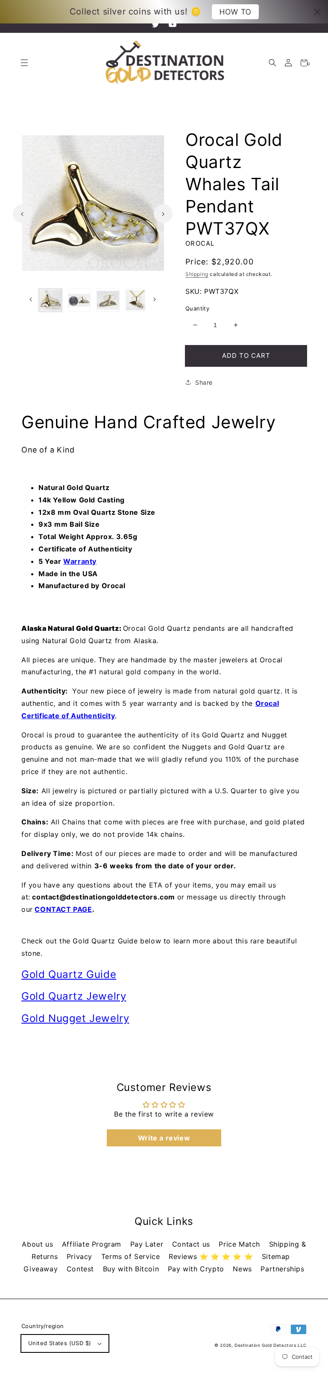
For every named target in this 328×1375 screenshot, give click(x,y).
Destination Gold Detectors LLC (270, 1345)
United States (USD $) (59, 1343)
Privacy (81, 1256)
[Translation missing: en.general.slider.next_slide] (163, 213)
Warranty (80, 561)
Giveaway (41, 1269)
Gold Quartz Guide (68, 974)
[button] (272, 63)
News (243, 1269)
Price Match (240, 1244)
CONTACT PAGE (63, 909)
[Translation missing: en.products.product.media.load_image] (50, 300)
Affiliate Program (93, 1244)
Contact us (192, 1244)
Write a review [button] (164, 1138)
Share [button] (204, 382)
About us (38, 1244)
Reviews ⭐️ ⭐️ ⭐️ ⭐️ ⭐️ (212, 1256)
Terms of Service (131, 1256)
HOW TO (235, 11)
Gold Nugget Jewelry (75, 1018)
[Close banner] (317, 12)
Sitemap (276, 1256)
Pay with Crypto (197, 1269)
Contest (82, 1269)
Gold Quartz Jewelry (73, 996)
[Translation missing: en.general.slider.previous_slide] (22, 213)
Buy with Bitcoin (132, 1269)
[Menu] (24, 63)
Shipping (196, 274)
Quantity (197, 308)
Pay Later (148, 1244)
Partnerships (282, 1269)
